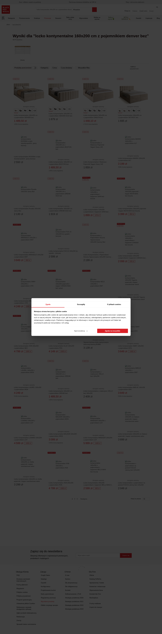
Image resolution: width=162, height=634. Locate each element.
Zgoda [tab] (48, 304)
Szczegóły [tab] (81, 304)
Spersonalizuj (79, 331)
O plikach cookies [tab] (114, 304)
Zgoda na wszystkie (112, 331)
